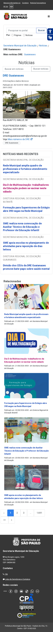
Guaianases (30, 54)
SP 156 (6, 6)
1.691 (39, 513)
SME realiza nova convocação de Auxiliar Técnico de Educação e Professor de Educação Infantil (22, 227)
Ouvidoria (25, 3)
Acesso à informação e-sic (12, 3)
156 (6, 574)
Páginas (17, 35)
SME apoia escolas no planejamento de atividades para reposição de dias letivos (26, 246)
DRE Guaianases (11, 143)
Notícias (29, 35)
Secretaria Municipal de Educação (20, 45)
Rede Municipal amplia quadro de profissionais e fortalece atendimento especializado (25, 169)
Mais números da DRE (20, 139)
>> (4, 520)
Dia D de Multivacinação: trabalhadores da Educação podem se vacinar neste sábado (26, 188)
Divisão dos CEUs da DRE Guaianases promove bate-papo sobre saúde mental (26, 267)
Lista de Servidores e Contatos (17, 579)
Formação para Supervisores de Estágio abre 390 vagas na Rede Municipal (26, 209)
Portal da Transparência (38, 3)
